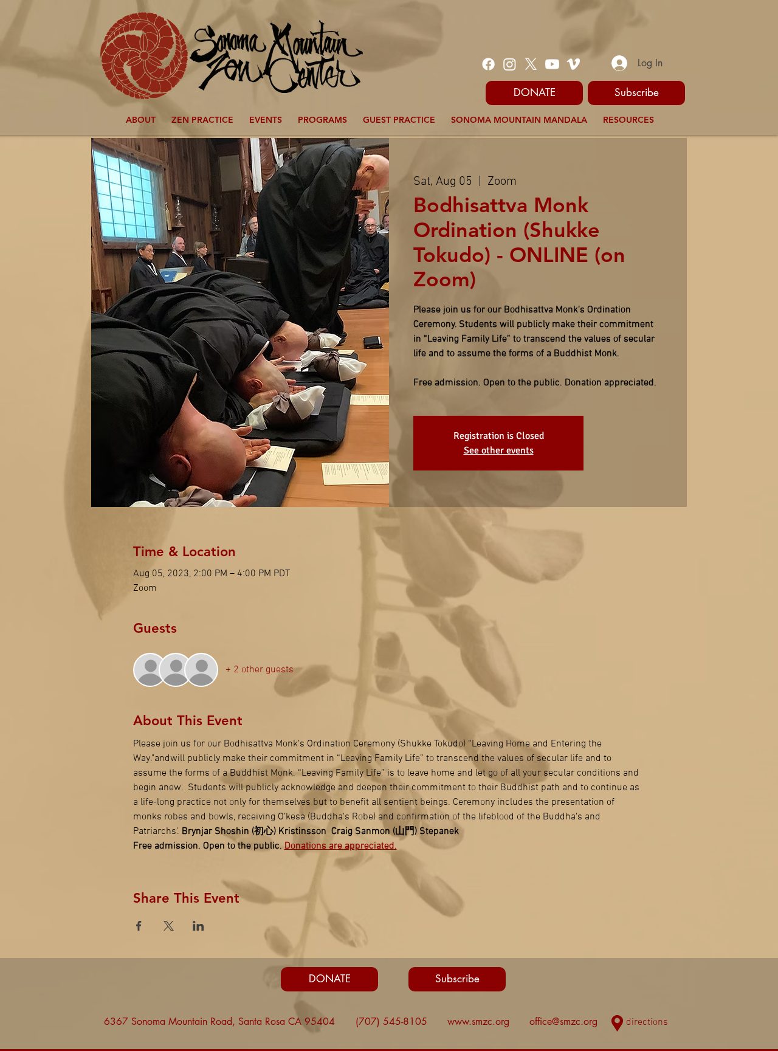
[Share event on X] (168, 926)
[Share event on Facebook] (139, 926)
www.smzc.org (478, 1021)
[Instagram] (509, 64)
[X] (531, 64)
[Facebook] (488, 64)
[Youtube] (552, 64)
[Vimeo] (573, 64)
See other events (499, 450)
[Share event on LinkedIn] (198, 926)
